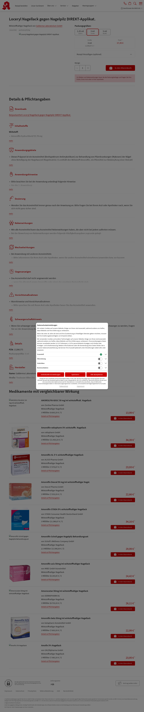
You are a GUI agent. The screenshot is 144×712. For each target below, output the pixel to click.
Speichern (75, 374)
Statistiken (41, 363)
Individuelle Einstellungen (50, 374)
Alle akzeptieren (97, 374)
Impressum (80, 386)
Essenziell (40, 354)
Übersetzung (41, 359)
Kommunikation (42, 368)
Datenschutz (64, 386)
